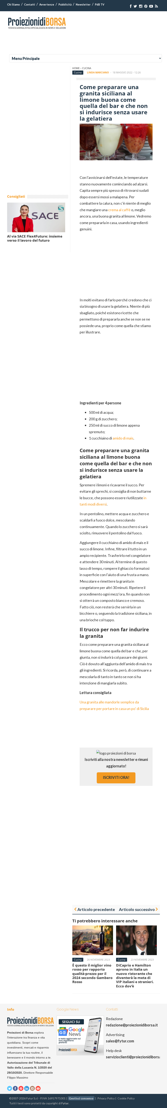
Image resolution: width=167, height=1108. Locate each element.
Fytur (65, 1103)
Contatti (29, 4)
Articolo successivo (137, 909)
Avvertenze (46, 4)
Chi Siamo (13, 4)
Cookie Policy (126, 1098)
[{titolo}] (131, 6)
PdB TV (99, 4)
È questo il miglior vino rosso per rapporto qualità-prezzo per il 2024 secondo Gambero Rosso (92, 973)
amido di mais (123, 438)
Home (76, 68)
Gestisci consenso (81, 1098)
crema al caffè (119, 209)
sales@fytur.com (120, 1041)
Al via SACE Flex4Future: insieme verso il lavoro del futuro (34, 238)
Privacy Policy (106, 1098)
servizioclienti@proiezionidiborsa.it (135, 1057)
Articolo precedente (96, 909)
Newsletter (83, 4)
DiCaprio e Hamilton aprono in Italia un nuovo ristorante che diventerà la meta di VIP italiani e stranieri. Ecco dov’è (135, 975)
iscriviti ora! (116, 777)
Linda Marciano (98, 72)
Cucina (86, 68)
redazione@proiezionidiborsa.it (132, 1025)
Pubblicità (64, 4)
